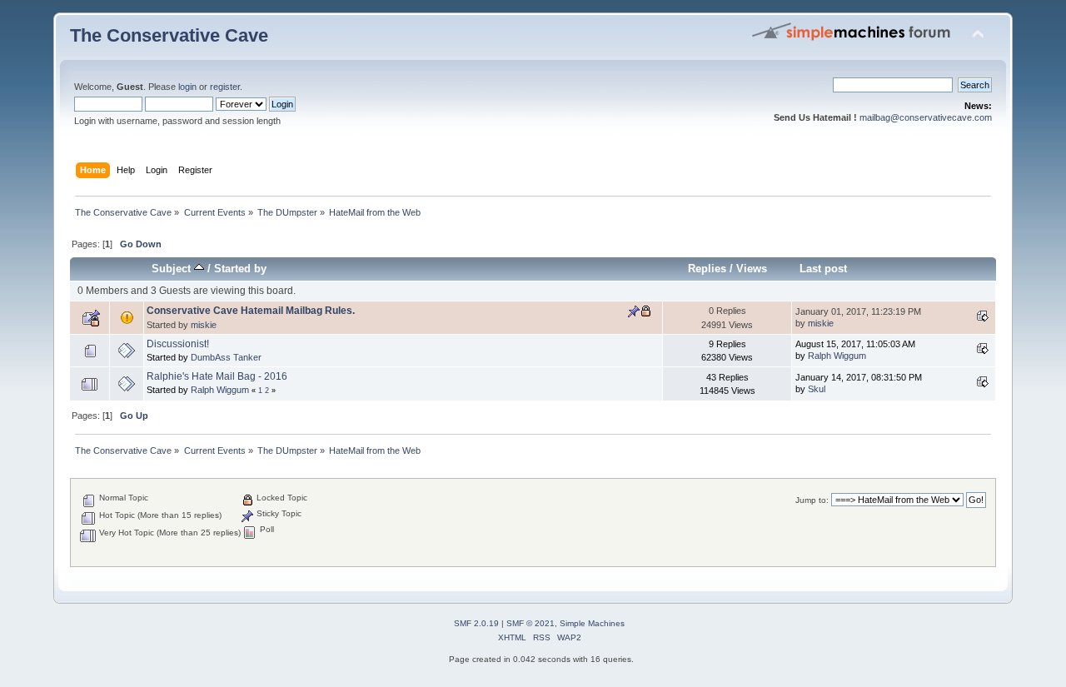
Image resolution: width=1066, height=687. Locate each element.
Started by (240, 268)
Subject (173, 268)
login (187, 87)
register (225, 87)
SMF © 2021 (530, 623)
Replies (707, 268)
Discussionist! (178, 344)
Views (751, 268)
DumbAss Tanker (226, 357)
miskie (204, 325)
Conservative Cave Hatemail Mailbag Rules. (251, 310)
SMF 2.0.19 (476, 623)
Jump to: (812, 500)
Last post (823, 268)
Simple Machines (592, 623)
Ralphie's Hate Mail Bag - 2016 (217, 376)
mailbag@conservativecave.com (925, 117)
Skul (816, 389)
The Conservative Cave (169, 35)
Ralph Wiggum (837, 356)
